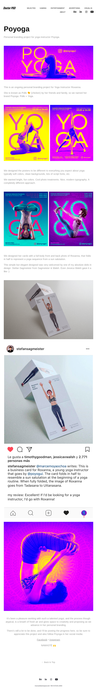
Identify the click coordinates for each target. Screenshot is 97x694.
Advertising (74, 8)
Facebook (42, 639)
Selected (31, 8)
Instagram (54, 639)
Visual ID (88, 8)
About (63, 12)
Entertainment (58, 8)
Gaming (43, 8)
